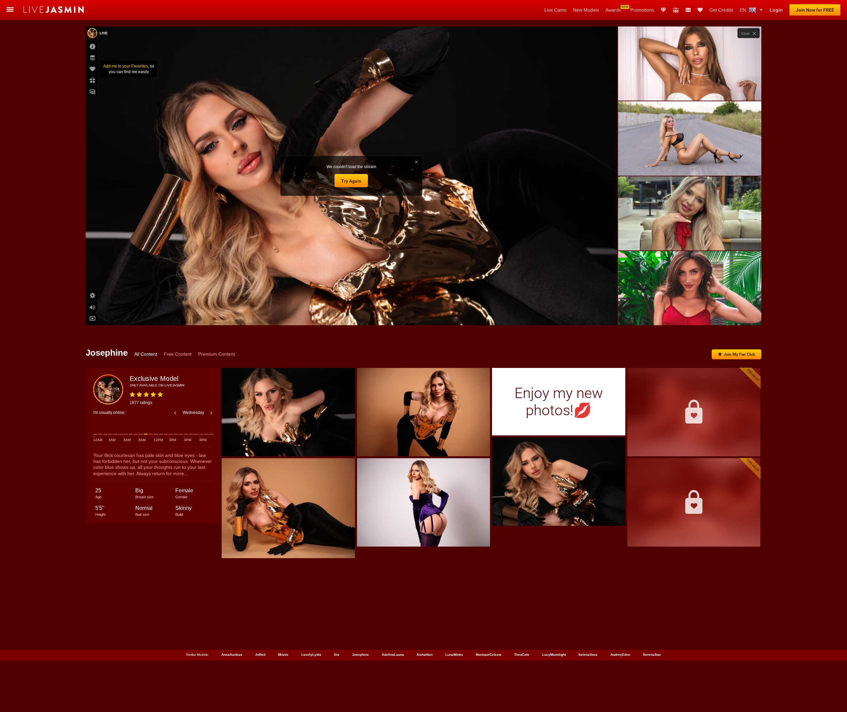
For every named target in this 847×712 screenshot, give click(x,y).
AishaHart (424, 654)
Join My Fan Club (739, 354)
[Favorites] (700, 10)
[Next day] (211, 413)
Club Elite (663, 10)
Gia (336, 654)
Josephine (360, 654)
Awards (613, 10)
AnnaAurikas (231, 654)
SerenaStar (652, 654)
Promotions (642, 10)
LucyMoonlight (554, 654)
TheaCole (521, 654)
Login (776, 10)
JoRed (260, 654)
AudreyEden (620, 654)
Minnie (283, 654)
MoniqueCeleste (489, 654)
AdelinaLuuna (393, 654)
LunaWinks (454, 654)
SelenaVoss (588, 654)
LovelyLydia (311, 654)
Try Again (351, 181)
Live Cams (555, 10)
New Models (586, 10)
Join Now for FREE (815, 10)
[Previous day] (175, 413)
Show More (689, 314)
